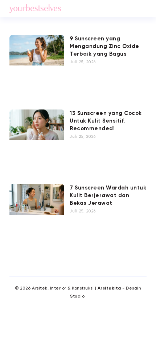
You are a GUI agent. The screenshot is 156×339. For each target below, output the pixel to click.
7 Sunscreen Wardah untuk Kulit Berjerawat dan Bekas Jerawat (108, 195)
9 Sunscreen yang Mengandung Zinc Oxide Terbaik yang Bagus (104, 46)
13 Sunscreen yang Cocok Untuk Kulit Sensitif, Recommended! (106, 121)
